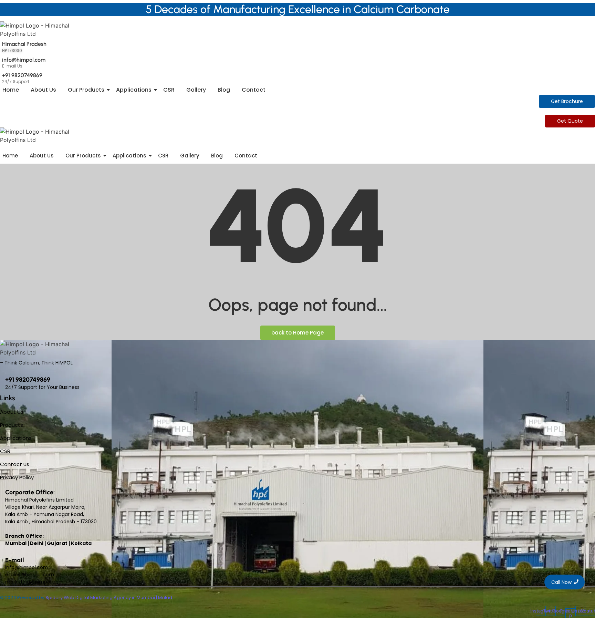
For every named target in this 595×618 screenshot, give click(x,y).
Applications (134, 90)
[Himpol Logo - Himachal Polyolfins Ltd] (45, 29)
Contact (253, 90)
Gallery (196, 90)
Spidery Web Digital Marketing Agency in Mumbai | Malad (108, 597)
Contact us (14, 464)
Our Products (86, 90)
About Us (43, 90)
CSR (169, 90)
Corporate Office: (30, 492)
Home (10, 90)
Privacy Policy (17, 477)
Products (11, 425)
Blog (224, 90)
